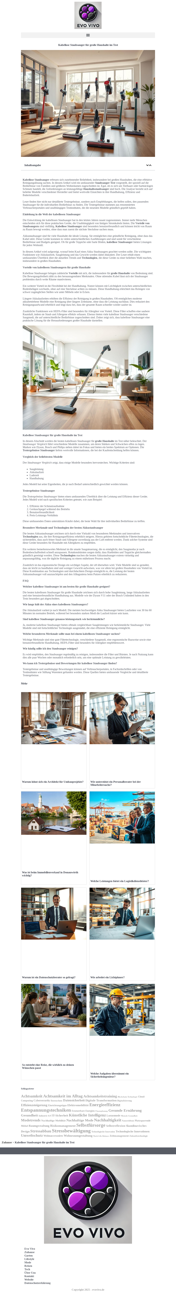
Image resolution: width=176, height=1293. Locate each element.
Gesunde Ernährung (125, 1110)
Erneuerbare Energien (83, 1111)
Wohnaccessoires (53, 1135)
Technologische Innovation (103, 1131)
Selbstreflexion (115, 1125)
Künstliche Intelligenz (87, 1115)
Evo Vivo (29, 1248)
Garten (28, 1255)
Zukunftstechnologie (138, 1136)
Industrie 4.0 (45, 1116)
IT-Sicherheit (60, 1115)
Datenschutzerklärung (37, 1283)
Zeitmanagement (119, 1135)
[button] (88, 35)
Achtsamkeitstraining (100, 1096)
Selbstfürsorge (90, 1125)
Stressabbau (40, 1131)
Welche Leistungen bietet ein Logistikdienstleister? (119, 881)
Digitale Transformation (101, 1100)
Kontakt (29, 1276)
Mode (27, 1262)
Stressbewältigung (71, 1130)
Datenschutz (56, 1100)
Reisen (28, 1265)
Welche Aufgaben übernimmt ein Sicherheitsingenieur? (109, 1075)
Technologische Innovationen (133, 1131)
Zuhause (7, 1142)
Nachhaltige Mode (79, 1120)
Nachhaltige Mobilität (53, 1120)
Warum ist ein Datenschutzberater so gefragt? (48, 977)
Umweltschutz (32, 1135)
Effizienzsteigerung (34, 1105)
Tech (27, 1269)
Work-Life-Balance (101, 1136)
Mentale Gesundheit (129, 1116)
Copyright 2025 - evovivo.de (88, 1289)
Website (29, 1279)
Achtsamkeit (31, 1096)
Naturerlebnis (128, 1121)
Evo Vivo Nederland (105, 1269)
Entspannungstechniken (46, 1110)
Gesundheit (29, 1115)
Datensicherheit (74, 1100)
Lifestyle (29, 1259)
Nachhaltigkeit (107, 1119)
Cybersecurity (42, 1100)
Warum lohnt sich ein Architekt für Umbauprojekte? (53, 781)
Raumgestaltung (39, 1125)
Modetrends (31, 1120)
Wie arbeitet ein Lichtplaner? (107, 977)
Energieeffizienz (104, 1104)
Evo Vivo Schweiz (103, 1277)
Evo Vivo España (103, 1262)
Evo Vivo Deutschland (106, 1254)
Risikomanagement (63, 1125)
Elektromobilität (78, 1105)
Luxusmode (113, 1115)
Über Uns (30, 1272)
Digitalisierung (124, 1100)
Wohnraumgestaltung (78, 1135)
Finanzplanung (101, 1111)
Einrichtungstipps (57, 1105)
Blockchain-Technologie (127, 1097)
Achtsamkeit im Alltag (63, 1096)
